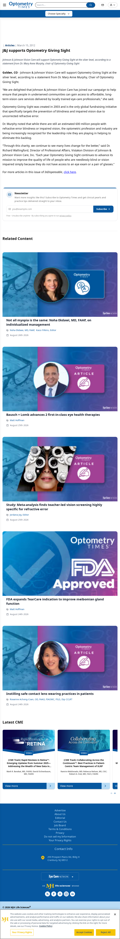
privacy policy (65, 215)
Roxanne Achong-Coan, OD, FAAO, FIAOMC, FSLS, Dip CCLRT (41, 699)
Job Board (60, 825)
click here (70, 172)
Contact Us (60, 821)
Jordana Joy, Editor (19, 514)
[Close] (115, 914)
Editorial (60, 818)
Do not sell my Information (60, 836)
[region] (60, 924)
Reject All (106, 932)
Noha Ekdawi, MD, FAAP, (22, 330)
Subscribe (101, 209)
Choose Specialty (56, 13)
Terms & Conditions (60, 829)
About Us (60, 814)
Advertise (60, 810)
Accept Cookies (84, 932)
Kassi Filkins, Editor (46, 330)
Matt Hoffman (17, 420)
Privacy (60, 833)
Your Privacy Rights (60, 840)
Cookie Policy (45, 926)
